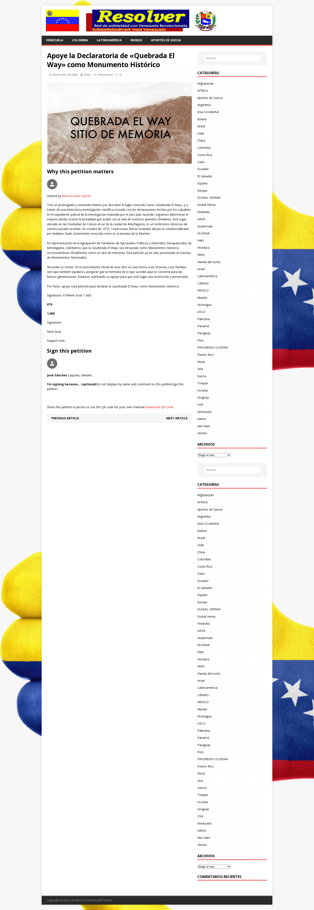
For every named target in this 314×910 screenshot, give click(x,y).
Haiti (200, 240)
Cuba (200, 162)
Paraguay (203, 333)
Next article (177, 418)
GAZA (201, 219)
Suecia (201, 376)
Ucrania (202, 390)
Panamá (203, 326)
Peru (200, 340)
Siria (200, 369)
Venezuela (54, 40)
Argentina (204, 105)
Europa (202, 190)
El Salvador (205, 176)
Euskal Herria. (206, 205)
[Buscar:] (232, 58)
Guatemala (205, 226)
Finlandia (203, 212)
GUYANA (203, 233)
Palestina (203, 319)
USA (200, 404)
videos (201, 419)
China (201, 140)
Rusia (201, 362)
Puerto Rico (205, 355)
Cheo (87, 75)
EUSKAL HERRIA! (208, 198)
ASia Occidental (208, 112)
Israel (201, 269)
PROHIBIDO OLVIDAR (212, 347)
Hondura (203, 248)
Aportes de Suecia (166, 40)
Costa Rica (204, 155)
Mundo (136, 40)
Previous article (65, 418)
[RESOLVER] (157, 20)
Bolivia (202, 119)
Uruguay (203, 397)
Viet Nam (203, 426)
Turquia (202, 383)
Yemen (202, 433)
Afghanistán (205, 83)
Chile (200, 133)
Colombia (80, 40)
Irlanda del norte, (209, 262)
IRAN (200, 255)
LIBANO (203, 283)
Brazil (201, 126)
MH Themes (105, 900)
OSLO (201, 312)
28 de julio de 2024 (65, 75)
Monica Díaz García (76, 196)
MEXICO (203, 290)
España (202, 183)
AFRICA (202, 90)
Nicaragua (204, 305)
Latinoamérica (109, 40)
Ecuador (203, 169)
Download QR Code (159, 407)
